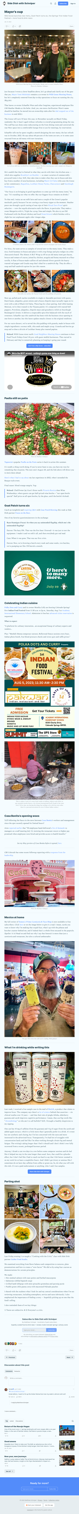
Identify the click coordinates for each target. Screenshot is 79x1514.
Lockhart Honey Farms (39, 184)
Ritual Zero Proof (55, 205)
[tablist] (12, 1371)
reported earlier (15, 828)
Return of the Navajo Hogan (16, 1426)
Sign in (73, 3)
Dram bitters (46, 214)
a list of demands (58, 828)
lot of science (44, 1112)
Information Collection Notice (38, 1336)
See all (8, 1471)
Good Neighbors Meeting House (47, 334)
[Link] (1, 398)
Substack (30, 1510)
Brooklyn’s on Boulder (30, 175)
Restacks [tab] (17, 1371)
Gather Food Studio (19, 1259)
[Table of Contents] (2, 757)
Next (68, 1357)
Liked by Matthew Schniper (18, 1391)
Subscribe (63, 3)
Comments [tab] (9, 1371)
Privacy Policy (54, 1336)
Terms (45, 1500)
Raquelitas (25, 184)
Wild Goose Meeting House (60, 94)
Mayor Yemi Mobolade (21, 94)
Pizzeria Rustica (49, 490)
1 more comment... (10, 1411)
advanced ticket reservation (61, 613)
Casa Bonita (47, 820)
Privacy (40, 1500)
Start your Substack (34, 1505)
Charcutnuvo (55, 184)
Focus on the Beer (22, 513)
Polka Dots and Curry (13, 607)
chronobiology (11, 1121)
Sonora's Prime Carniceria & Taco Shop (35, 921)
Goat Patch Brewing (49, 510)
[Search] (51, 3)
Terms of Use (49, 1334)
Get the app (49, 1505)
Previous (12, 1357)
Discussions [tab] (19, 1421)
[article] (39, 1431)
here (59, 843)
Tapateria (8, 462)
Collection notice (54, 1500)
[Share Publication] (55, 3)
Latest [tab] (12, 1421)
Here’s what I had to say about (16, 477)
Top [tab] (7, 1421)
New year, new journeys (15, 1456)
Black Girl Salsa (51, 181)
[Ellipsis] (73, 1389)
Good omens (10, 1441)
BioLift (51, 1109)
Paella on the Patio (29, 462)
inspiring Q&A (30, 510)
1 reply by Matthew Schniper (20, 1402)
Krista (10, 1389)
